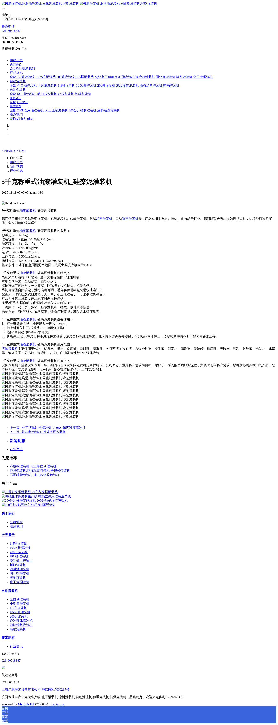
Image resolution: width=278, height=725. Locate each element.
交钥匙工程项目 (21, 560)
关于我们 (8, 513)
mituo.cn (58, 704)
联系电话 (8, 26)
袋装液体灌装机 (21, 620)
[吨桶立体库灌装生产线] (20, 496)
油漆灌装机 (28, 210)
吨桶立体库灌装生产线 (54, 496)
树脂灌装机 (18, 565)
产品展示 (8, 535)
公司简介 (16, 522)
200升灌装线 (19, 552)
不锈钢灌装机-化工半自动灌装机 (33, 466)
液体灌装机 (10, 348)
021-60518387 (11, 30)
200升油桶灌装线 (42, 505)
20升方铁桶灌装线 (45, 492)
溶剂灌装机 (18, 577)
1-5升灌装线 (18, 543)
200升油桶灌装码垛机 (52, 500)
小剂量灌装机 (19, 603)
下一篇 (38, 432)
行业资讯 (16, 170)
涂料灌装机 (104, 218)
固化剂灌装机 (19, 573)
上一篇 (47, 427)
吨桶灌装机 (18, 629)
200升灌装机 (19, 616)
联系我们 (16, 526)
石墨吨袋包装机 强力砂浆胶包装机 (34, 475)
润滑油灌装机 (19, 569)
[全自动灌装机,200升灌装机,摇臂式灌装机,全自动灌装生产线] (139, 4)
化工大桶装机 (19, 582)
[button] (9, 150)
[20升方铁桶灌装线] (17, 492)
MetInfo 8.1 (26, 704)
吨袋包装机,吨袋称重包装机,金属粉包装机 (40, 470)
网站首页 (16, 60)
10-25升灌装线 (20, 548)
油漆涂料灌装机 (21, 625)
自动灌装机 (10, 590)
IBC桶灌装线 (19, 556)
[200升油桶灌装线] (16, 505)
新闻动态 (16, 166)
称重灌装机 (130, 218)
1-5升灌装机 (18, 608)
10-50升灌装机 (20, 612)
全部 (13, 77)
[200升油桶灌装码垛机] (19, 500)
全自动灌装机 (19, 599)
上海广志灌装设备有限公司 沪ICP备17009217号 (35, 689)
